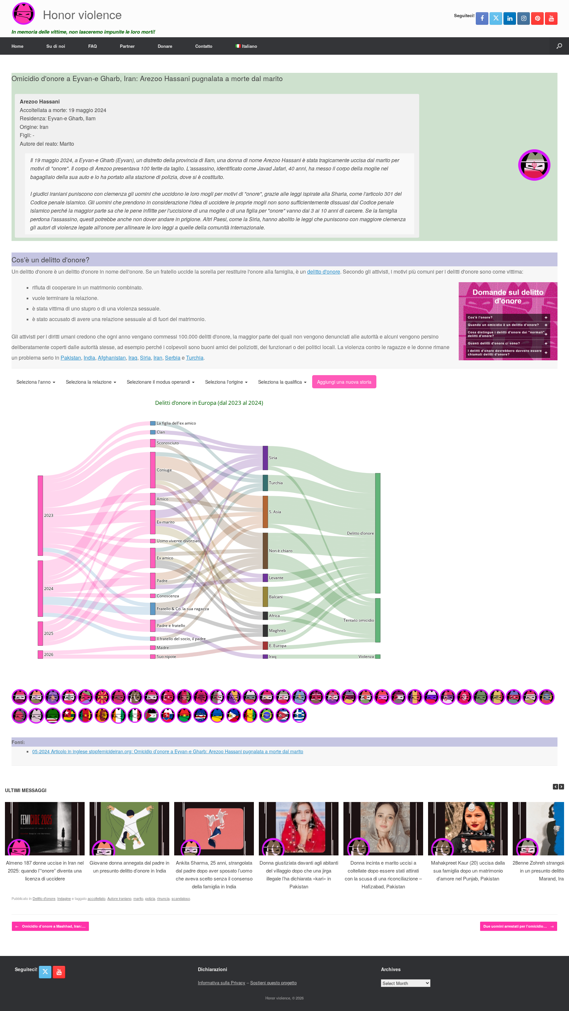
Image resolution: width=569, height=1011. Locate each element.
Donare (165, 46)
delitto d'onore (323, 271)
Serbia (172, 357)
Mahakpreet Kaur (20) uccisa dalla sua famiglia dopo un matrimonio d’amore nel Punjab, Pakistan (468, 870)
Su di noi (55, 46)
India (89, 357)
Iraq (132, 357)
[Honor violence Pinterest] (537, 18)
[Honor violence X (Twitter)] (496, 18)
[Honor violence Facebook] (482, 18)
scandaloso (181, 898)
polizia (150, 898)
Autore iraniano (119, 898)
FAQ (92, 46)
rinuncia (163, 898)
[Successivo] (561, 786)
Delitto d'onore (44, 898)
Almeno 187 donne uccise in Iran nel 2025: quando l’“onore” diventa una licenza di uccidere (45, 870)
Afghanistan (112, 357)
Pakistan (71, 357)
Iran (157, 357)
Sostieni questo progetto (273, 982)
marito (138, 898)
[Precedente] (555, 786)
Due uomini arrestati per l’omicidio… (518, 926)
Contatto (203, 46)
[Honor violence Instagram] (523, 18)
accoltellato (96, 898)
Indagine (64, 898)
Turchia (194, 357)
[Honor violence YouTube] (551, 18)
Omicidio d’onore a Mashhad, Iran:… (50, 926)
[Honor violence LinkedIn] (509, 18)
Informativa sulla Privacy (221, 982)
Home (17, 46)
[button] (559, 46)
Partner (127, 46)
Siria (145, 357)
